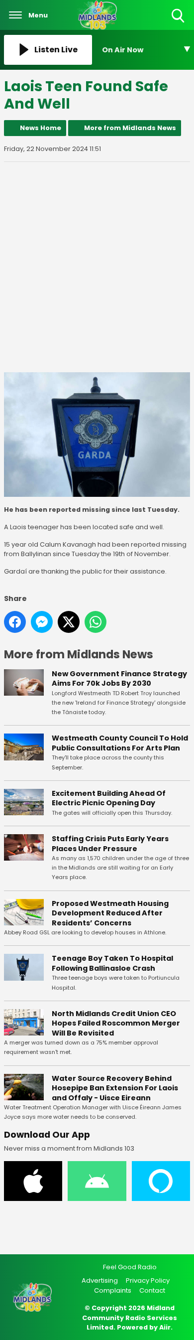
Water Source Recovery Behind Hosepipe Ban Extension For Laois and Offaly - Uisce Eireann (115, 1088)
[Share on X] (69, 622)
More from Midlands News (130, 128)
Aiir (165, 1327)
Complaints (112, 1290)
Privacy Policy (148, 1280)
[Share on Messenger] (42, 622)
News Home (40, 128)
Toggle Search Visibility (179, 23)
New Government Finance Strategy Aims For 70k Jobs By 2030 (119, 679)
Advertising (100, 1280)
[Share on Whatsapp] (95, 622)
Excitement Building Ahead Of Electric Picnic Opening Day (109, 798)
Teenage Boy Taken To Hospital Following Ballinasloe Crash (112, 963)
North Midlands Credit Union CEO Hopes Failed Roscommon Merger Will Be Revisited (116, 1023)
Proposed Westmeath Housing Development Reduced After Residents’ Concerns (110, 913)
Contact (152, 1290)
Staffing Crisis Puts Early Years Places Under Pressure (110, 844)
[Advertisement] (97, 267)
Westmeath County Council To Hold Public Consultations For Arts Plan (120, 743)
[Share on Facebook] (15, 622)
